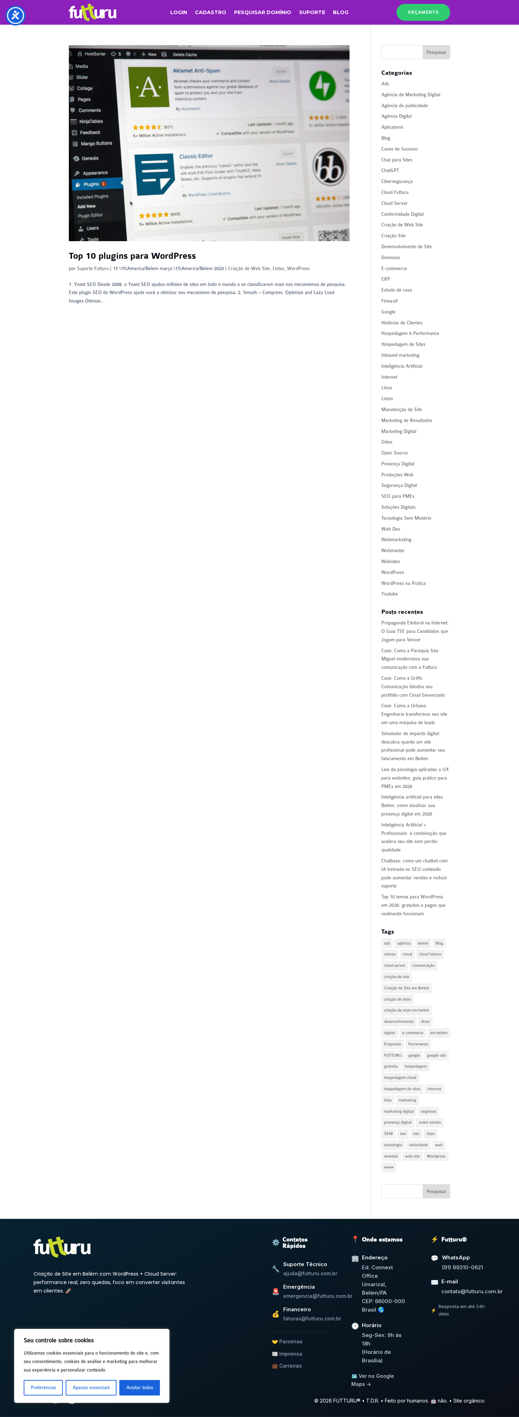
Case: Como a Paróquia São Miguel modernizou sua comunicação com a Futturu (409, 659)
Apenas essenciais (91, 1387)
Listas (278, 268)
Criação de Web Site (249, 268)
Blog (340, 13)
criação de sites (397, 999)
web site (412, 1156)
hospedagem (416, 1066)
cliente (390, 954)
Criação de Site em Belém (406, 988)
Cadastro (210, 13)
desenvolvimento (399, 1021)
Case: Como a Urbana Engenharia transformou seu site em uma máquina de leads (414, 714)
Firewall (389, 301)
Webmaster (393, 550)
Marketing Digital (398, 431)
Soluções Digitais (398, 507)
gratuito (391, 1066)
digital (389, 1033)
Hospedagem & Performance (410, 333)
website (391, 1156)
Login (178, 13)
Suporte (312, 13)
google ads (436, 1055)
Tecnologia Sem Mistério (406, 518)
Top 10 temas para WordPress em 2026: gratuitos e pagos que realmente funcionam (413, 905)
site (416, 1133)
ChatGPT (390, 170)
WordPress (298, 268)
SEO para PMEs (397, 496)
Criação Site (393, 235)
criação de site (396, 977)
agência (404, 943)
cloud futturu (430, 954)
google (414, 1055)
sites (430, 1133)
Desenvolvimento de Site (406, 246)
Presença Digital (397, 463)
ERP (385, 279)
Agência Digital (396, 116)
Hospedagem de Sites (403, 344)
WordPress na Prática (403, 583)
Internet (389, 377)
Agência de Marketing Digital (410, 94)
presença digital (398, 1122)
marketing (407, 1100)
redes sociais (430, 1122)
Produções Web (397, 474)
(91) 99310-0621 (462, 1267)
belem (423, 943)
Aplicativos (392, 127)
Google (388, 311)
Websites (390, 561)
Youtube (389, 594)
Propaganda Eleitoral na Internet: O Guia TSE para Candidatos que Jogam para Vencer (415, 631)
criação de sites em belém (406, 1010)
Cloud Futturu (394, 192)
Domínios (390, 257)
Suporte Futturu (93, 268)
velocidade (418, 1145)
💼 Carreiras (287, 1366)
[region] (91, 1366)
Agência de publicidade (404, 105)
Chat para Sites (396, 160)
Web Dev (390, 529)
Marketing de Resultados (406, 420)
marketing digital (399, 1111)
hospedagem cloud (400, 1077)
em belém (438, 1033)
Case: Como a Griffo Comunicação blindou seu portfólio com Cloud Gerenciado (413, 687)
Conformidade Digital (402, 214)
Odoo (386, 442)
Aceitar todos (139, 1387)
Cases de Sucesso (399, 149)
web (438, 1145)
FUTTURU (392, 1055)
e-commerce (412, 1033)
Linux (386, 387)
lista (388, 1100)
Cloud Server (394, 203)
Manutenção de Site (401, 409)
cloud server (394, 965)
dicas (425, 1021)
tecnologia (393, 1145)
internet (434, 1089)
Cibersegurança (397, 181)
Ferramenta (418, 1044)
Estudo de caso (396, 290)
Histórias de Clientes (402, 322)
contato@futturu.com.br (472, 1291)
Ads (385, 83)
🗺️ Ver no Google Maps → (372, 1380)
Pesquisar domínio (262, 13)
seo (403, 1133)
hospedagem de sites (402, 1089)
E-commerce (394, 268)
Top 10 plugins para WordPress (132, 256)
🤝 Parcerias (287, 1341)
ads (387, 943)
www (389, 1167)
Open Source (394, 453)
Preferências (43, 1387)
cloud (407, 954)
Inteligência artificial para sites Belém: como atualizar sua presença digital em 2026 (412, 805)
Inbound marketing (400, 355)
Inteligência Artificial (401, 366)
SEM (388, 1133)
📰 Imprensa (287, 1354)
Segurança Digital (399, 485)
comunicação (423, 965)
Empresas (392, 1044)
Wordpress (436, 1156)
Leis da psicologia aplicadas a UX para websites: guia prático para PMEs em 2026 (415, 778)
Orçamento (423, 12)
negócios (428, 1111)
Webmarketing (396, 539)
